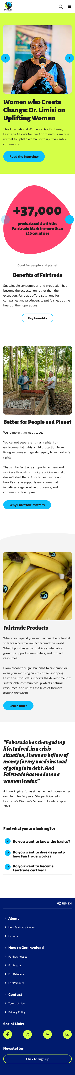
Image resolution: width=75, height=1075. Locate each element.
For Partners (16, 982)
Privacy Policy (16, 1012)
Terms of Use (16, 1003)
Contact (15, 994)
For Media (14, 965)
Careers (13, 936)
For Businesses (17, 956)
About (13, 918)
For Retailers (16, 974)
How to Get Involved (26, 947)
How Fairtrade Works (21, 927)
